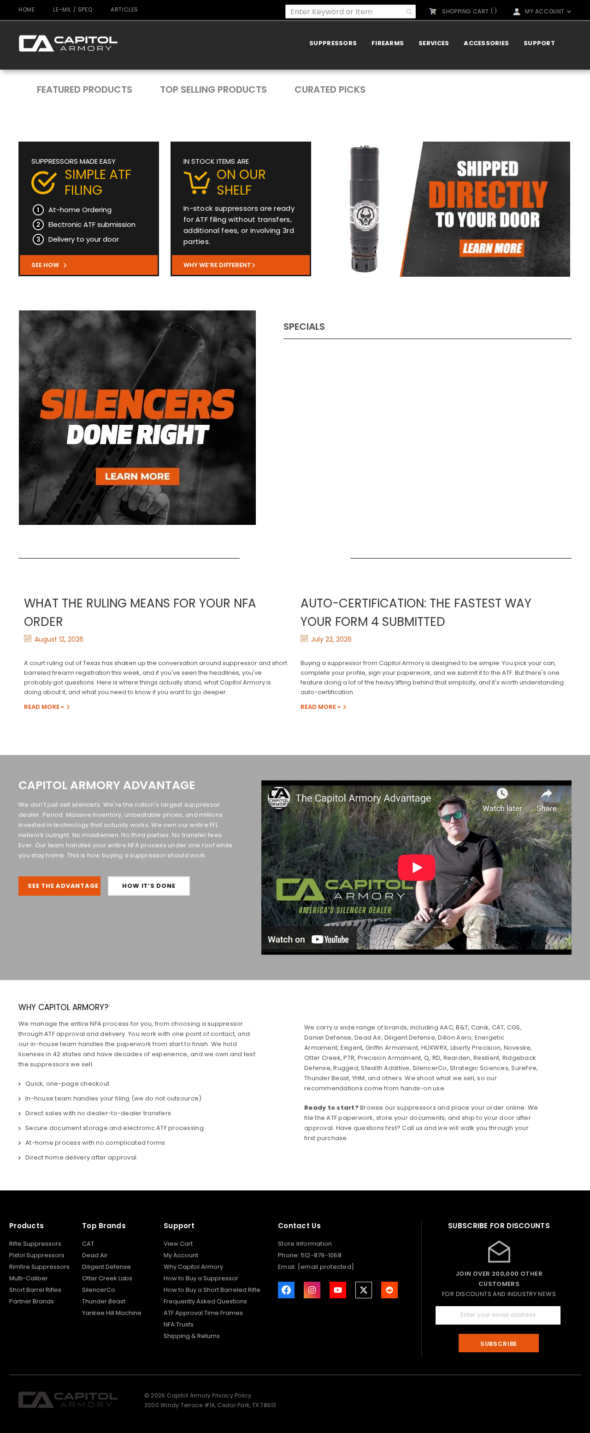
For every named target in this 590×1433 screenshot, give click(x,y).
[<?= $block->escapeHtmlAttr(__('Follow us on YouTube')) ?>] (338, 1290)
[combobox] (350, 11)
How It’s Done (148, 885)
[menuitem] (333, 43)
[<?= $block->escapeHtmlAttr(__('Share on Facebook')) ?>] (286, 1290)
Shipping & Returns (192, 1336)
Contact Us (299, 1226)
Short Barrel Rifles (35, 1289)
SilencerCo (98, 1289)
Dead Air (95, 1255)
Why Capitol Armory (193, 1266)
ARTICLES (124, 9)
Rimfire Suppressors (39, 1266)
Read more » (44, 706)
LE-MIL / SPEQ (72, 9)
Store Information (305, 1243)
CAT (88, 1243)
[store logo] (68, 43)
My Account (181, 1255)
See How (45, 265)
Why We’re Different (217, 265)
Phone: (289, 1255)
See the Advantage (63, 885)
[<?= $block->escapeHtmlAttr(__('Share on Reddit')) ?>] (389, 1290)
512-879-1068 (321, 1255)
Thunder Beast (103, 1301)
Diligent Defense (106, 1266)
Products (26, 1226)
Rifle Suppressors (35, 1243)
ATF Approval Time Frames (203, 1312)
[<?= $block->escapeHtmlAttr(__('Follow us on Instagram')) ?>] (312, 1290)
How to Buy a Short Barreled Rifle (212, 1289)
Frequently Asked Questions (205, 1301)
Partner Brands (31, 1301)
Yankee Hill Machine (112, 1312)
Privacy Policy (231, 1395)
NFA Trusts (179, 1324)
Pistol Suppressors (37, 1255)
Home (26, 9)
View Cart (178, 1243)
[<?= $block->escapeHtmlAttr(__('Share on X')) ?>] (363, 1290)
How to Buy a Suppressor (201, 1278)
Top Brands (104, 1226)
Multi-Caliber (28, 1278)
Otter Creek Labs (107, 1278)
